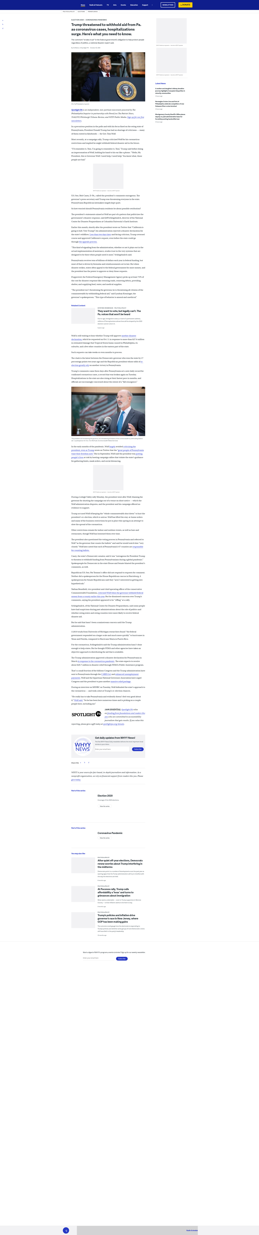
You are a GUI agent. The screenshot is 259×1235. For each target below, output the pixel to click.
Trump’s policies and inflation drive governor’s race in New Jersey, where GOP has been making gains (118, 918)
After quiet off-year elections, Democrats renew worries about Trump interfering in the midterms (120, 864)
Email (89, 762)
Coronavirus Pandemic (96, 20)
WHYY (68, 5)
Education (134, 5)
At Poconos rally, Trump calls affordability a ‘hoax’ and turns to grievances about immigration (116, 892)
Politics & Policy (69, 11)
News (83, 5)
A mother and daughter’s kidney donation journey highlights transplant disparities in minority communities (170, 90)
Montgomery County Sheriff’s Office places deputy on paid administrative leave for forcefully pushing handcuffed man (170, 116)
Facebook (81, 762)
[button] (66, 1230)
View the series (105, 806)
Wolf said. (78, 700)
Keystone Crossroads (105, 308)
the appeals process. (88, 242)
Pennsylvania (93, 11)
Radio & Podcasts (95, 5)
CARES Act (106, 674)
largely (112, 446)
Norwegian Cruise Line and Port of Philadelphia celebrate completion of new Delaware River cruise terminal (169, 103)
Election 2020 (77, 20)
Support (145, 5)
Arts (114, 5)
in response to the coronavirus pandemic (96, 661)
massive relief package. (121, 681)
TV (108, 5)
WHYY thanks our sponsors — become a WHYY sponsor (106, 190)
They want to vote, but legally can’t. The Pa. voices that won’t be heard (119, 312)
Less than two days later (100, 234)
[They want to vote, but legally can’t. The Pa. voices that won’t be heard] (83, 317)
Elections (81, 11)
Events (123, 5)
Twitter (85, 762)
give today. (76, 779)
